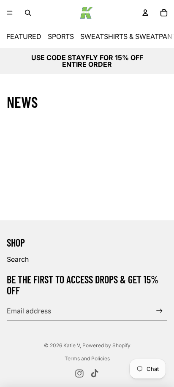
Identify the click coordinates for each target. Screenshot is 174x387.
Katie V (71, 345)
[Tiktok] (95, 373)
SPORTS (61, 36)
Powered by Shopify (106, 345)
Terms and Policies (87, 358)
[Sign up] (159, 310)
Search (18, 259)
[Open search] (28, 12)
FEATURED (23, 36)
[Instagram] (79, 373)
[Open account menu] (145, 12)
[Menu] (9, 12)
